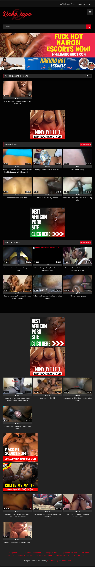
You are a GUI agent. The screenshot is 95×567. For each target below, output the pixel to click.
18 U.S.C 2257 (79, 556)
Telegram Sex (13, 553)
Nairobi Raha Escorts (32, 553)
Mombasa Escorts (25, 556)
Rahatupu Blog (52, 561)
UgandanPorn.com (69, 553)
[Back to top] (87, 560)
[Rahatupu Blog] (47, 15)
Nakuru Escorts (62, 556)
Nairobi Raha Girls (44, 556)
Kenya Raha (66, 561)
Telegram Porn (51, 553)
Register (89, 4)
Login (80, 4)
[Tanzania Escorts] (47, 138)
